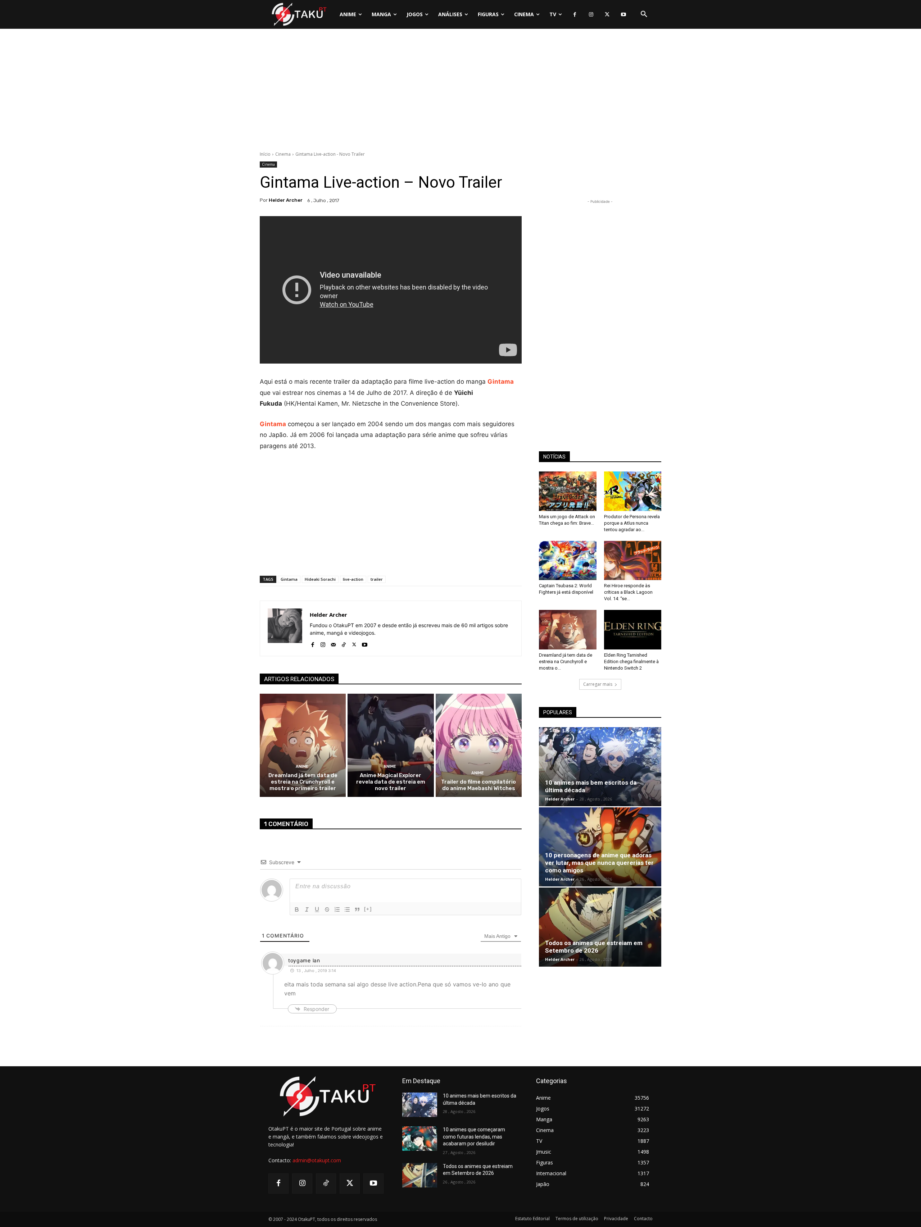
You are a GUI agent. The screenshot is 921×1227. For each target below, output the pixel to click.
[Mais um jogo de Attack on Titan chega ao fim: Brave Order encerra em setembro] (567, 491)
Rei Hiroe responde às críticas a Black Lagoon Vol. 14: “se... (628, 592)
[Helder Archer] (285, 628)
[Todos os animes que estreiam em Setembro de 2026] (600, 927)
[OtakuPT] (299, 14)
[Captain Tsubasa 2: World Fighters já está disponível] (567, 560)
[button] (644, 14)
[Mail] (333, 643)
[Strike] (327, 909)
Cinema (283, 154)
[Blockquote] (357, 909)
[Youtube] (623, 14)
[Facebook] (574, 14)
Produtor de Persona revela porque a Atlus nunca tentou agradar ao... (632, 523)
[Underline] (317, 909)
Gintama (500, 381)
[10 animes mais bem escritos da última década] (600, 766)
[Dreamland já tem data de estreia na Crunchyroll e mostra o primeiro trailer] (303, 745)
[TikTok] (343, 643)
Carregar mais (597, 684)
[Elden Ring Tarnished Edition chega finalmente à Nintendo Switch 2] (633, 629)
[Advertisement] (460, 91)
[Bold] (297, 909)
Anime (302, 766)
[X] (607, 14)
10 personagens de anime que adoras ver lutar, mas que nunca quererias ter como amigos (599, 863)
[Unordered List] (347, 909)
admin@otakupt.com (316, 1160)
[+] (368, 909)
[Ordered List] (337, 909)
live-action (353, 579)
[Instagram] (591, 14)
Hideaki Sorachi (320, 579)
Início (265, 154)
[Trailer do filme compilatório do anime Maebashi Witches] (479, 745)
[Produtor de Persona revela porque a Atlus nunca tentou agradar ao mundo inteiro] (633, 491)
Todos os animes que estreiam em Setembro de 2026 (594, 946)
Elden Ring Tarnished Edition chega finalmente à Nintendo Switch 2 (631, 661)
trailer (377, 579)
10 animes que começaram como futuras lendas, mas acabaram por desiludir (474, 1136)
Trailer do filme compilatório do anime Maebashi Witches (478, 785)
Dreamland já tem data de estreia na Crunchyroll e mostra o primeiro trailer (302, 782)
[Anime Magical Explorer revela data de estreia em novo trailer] (391, 745)
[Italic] (307, 909)
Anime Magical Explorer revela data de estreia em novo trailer (390, 782)
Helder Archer (286, 200)
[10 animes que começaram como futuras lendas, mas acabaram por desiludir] (419, 1138)
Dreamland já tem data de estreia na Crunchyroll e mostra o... (565, 661)
